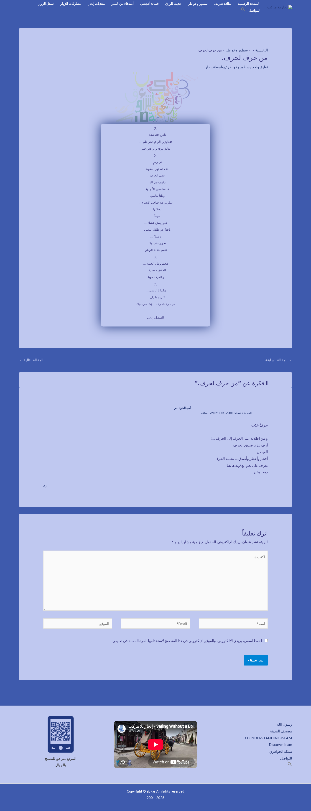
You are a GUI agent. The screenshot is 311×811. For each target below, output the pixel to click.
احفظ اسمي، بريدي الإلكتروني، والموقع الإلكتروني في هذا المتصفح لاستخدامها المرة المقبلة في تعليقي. (187, 640)
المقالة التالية (31, 360)
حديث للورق (173, 3)
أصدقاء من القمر (123, 3)
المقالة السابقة (278, 360)
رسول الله (284, 724)
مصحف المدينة (281, 731)
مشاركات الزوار (70, 3)
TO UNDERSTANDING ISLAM (267, 738)
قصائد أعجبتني (149, 3)
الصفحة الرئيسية (249, 3)
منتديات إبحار (96, 3)
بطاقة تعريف (222, 3)
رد (45, 485)
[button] (243, 10)
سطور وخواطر (198, 3)
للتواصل (254, 10)
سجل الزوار (46, 3)
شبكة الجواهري (280, 751)
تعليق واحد (260, 67)
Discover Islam (280, 744)
